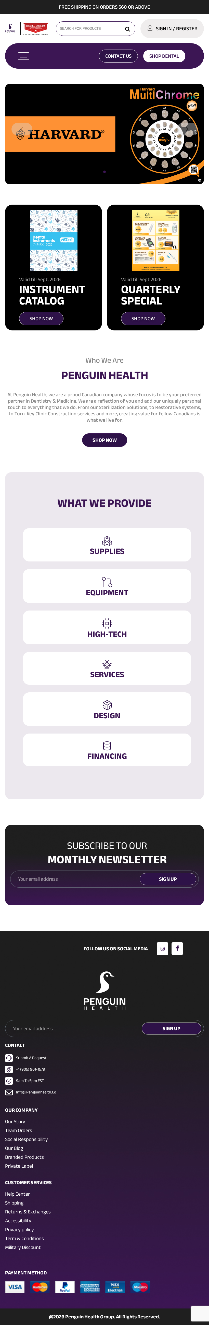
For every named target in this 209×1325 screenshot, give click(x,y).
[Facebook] (177, 948)
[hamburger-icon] (23, 56)
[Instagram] (162, 948)
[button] (21, 129)
